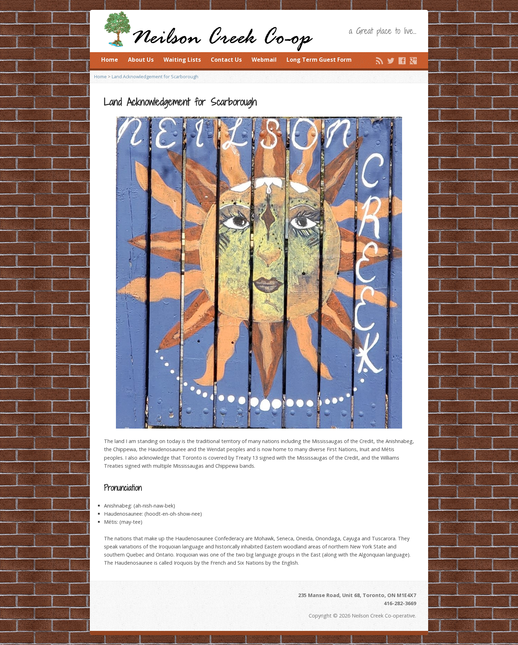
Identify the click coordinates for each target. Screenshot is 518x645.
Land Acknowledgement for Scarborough (155, 76)
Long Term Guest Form (319, 59)
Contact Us (226, 59)
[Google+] (413, 60)
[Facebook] (402, 60)
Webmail (264, 59)
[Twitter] (390, 60)
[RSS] (379, 60)
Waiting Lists (182, 59)
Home (109, 59)
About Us (141, 59)
